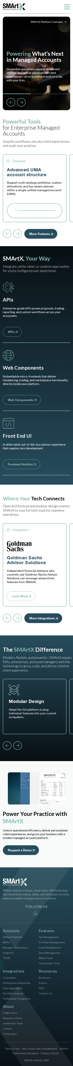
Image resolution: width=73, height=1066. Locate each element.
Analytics (8, 952)
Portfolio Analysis (13, 993)
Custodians (9, 977)
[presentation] (7, 233)
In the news (10, 1033)
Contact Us (45, 993)
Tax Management (49, 937)
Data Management (49, 952)
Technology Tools (49, 963)
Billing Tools (46, 958)
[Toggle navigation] (67, 7)
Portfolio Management (52, 942)
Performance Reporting (16, 982)
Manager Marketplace (15, 947)
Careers (7, 1028)
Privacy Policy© (50, 1053)
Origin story (10, 1012)
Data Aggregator (13, 988)
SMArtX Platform (13, 937)
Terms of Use (12, 1049)
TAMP (6, 958)
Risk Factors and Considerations (39, 1049)
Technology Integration (17, 998)
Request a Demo (12, 1018)
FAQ (41, 988)
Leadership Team (13, 1023)
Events (43, 982)
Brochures (45, 977)
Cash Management (50, 947)
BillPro (6, 942)
